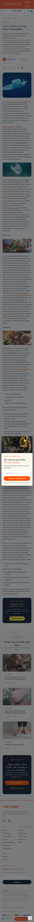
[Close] (29, 439)
